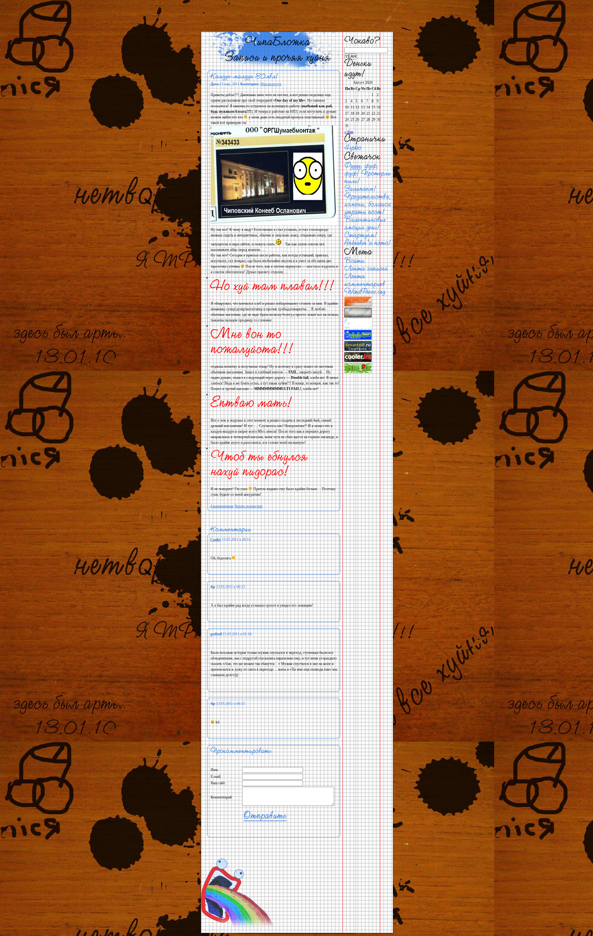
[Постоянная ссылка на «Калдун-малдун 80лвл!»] (244, 76)
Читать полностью (248, 506)
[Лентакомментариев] (364, 280)
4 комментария (221, 506)
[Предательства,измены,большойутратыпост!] (368, 204)
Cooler (215, 539)
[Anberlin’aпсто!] (367, 243)
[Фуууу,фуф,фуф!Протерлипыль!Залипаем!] (368, 177)
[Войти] (354, 261)
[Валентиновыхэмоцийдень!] (366, 224)
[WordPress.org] (364, 292)
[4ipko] (352, 148)
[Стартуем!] (360, 235)
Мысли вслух (270, 84)
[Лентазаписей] (366, 269)
